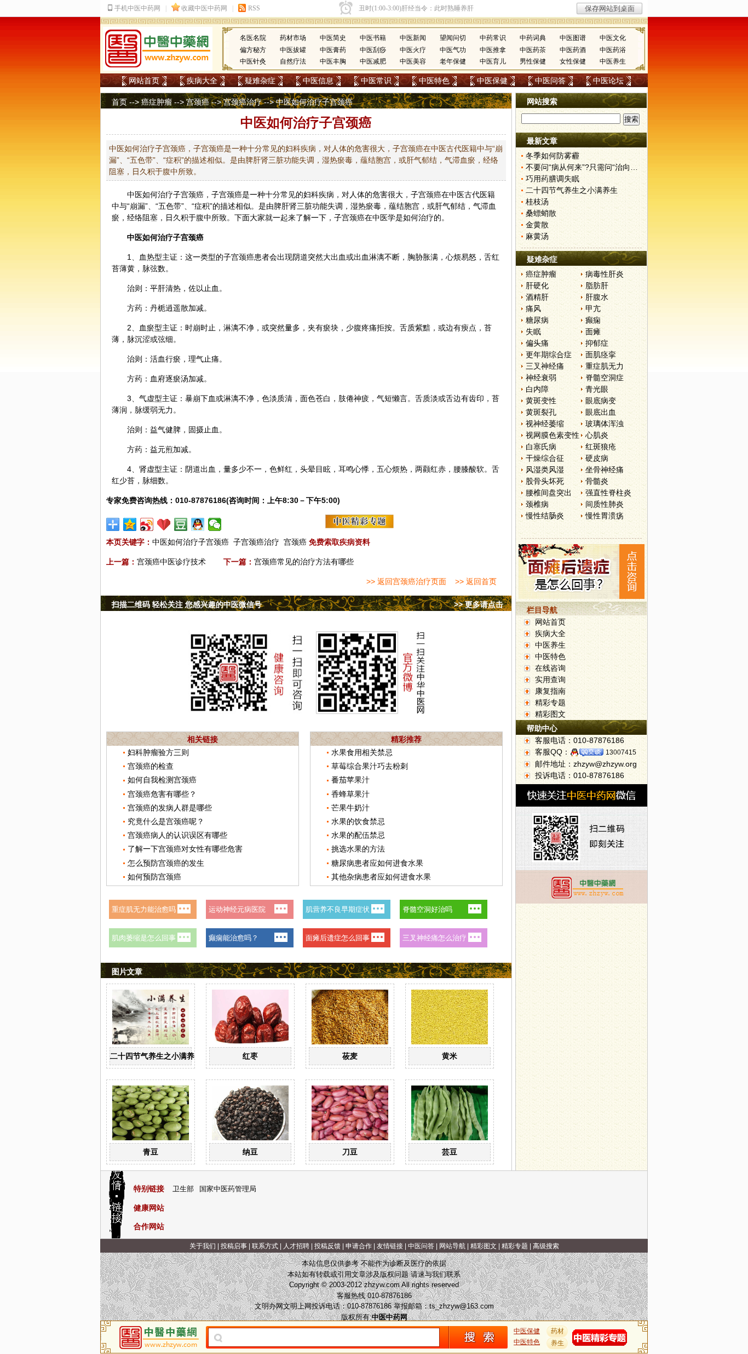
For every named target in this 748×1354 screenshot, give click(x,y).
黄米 (449, 1056)
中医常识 (376, 80)
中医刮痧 (373, 50)
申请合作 (359, 1246)
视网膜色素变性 (552, 435)
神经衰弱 (541, 377)
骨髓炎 (596, 481)
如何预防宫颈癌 (154, 876)
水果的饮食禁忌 (358, 821)
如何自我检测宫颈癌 (162, 779)
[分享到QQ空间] (130, 524)
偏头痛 (537, 343)
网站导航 (452, 1246)
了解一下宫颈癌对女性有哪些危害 (185, 848)
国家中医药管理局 (227, 1189)
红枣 (250, 1056)
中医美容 (413, 61)
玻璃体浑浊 (604, 423)
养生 (557, 1343)
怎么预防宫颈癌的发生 (166, 863)
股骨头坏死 (545, 481)
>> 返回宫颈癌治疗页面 (406, 581)
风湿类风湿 (545, 469)
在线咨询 (550, 668)
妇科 (311, 194)
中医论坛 (608, 80)
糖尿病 (537, 320)
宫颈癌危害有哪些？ (162, 794)
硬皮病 (596, 458)
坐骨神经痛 (604, 469)
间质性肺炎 (604, 504)
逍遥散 (176, 308)
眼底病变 (600, 400)
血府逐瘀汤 (169, 378)
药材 (557, 1331)
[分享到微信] (215, 524)
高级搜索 (546, 1246)
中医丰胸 (333, 61)
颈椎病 (537, 504)
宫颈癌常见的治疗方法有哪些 (304, 561)
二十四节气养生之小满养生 (156, 1056)
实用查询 (550, 679)
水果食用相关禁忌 (362, 752)
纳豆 (250, 1151)
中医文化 (613, 38)
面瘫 (593, 331)
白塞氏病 (541, 446)
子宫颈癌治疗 (256, 542)
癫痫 (593, 320)
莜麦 (350, 1056)
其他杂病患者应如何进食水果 (381, 876)
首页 (119, 102)
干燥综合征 (545, 458)
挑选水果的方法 (358, 848)
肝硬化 (537, 285)
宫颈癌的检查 (151, 766)
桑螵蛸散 (541, 213)
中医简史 (333, 38)
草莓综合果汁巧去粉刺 (369, 766)
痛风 (533, 308)
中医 (134, 194)
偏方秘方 (253, 50)
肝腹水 (596, 297)
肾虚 (146, 469)
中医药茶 (533, 50)
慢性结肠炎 (545, 515)
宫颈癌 (197, 102)
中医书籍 (373, 38)
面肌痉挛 (600, 354)
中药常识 (493, 38)
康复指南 (550, 691)
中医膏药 (333, 50)
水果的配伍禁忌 (358, 835)
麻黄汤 (537, 236)
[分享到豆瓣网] (181, 524)
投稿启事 (234, 1246)
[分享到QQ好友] (198, 524)
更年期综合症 (549, 354)
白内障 (537, 389)
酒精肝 (537, 297)
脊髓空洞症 (604, 377)
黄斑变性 (541, 400)
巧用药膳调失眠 (552, 178)
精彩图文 (550, 714)
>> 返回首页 (476, 581)
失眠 (533, 331)
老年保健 (453, 61)
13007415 (621, 752)
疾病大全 (202, 80)
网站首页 (144, 80)
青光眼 (596, 389)
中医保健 (492, 80)
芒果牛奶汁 (350, 807)
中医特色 (434, 80)
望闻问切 (453, 38)
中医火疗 (413, 50)
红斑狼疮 (600, 446)
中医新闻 (413, 38)
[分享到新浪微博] (147, 524)
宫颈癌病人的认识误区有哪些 (177, 835)
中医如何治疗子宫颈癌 (190, 542)
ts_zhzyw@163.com (461, 1306)
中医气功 (453, 50)
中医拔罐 (293, 50)
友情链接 (390, 1246)
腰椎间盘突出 (549, 492)
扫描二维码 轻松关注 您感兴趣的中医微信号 (187, 604)
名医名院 (253, 38)
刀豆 (350, 1151)
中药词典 (533, 38)
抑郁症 (596, 343)
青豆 (150, 1151)
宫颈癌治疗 (242, 102)
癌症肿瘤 (156, 102)
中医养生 (613, 61)
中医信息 (318, 80)
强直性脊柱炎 (608, 492)
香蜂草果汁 (350, 794)
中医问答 (550, 80)
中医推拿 (493, 50)
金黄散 (537, 224)
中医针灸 (253, 61)
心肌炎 (596, 435)
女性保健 (573, 61)
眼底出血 (600, 412)
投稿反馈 (327, 1246)
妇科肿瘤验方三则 (158, 752)
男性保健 (533, 61)
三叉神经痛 (545, 366)
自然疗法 (293, 61)
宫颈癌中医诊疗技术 (171, 561)
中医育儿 (493, 61)
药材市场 (293, 38)
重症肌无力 (604, 366)
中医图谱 (573, 38)
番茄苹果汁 (350, 779)
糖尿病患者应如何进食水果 (377, 863)
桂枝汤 (537, 201)
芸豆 (449, 1151)
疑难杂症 (260, 80)
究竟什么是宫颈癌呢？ (166, 821)
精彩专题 (550, 702)
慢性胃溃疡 (604, 515)
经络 (134, 217)
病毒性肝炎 (604, 274)
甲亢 (593, 308)
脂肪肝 (596, 285)
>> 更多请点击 (478, 604)
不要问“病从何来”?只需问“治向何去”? (589, 167)
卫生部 (183, 1189)
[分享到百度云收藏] (164, 524)
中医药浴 (613, 50)
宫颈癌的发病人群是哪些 (170, 807)
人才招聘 (296, 1246)
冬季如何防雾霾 (552, 155)
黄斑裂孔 (541, 412)
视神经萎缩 (545, 423)
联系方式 (265, 1246)
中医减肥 (373, 61)
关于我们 (202, 1246)
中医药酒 (573, 50)
